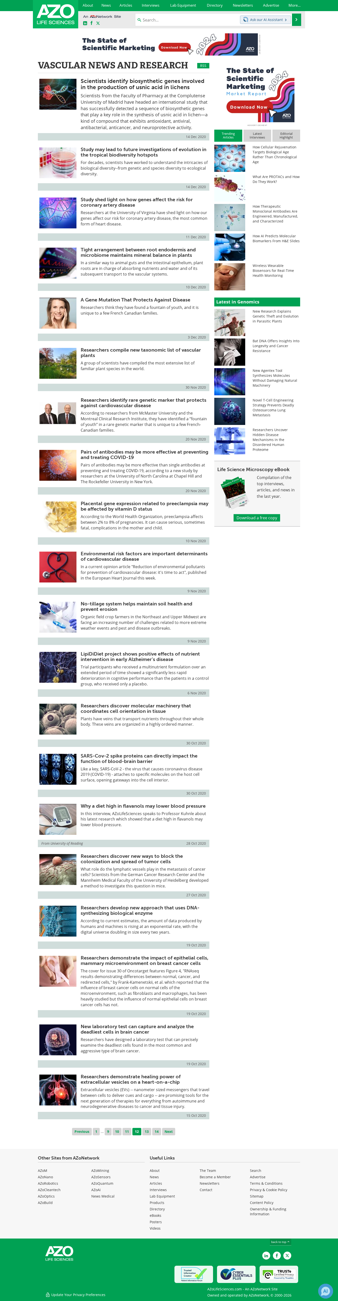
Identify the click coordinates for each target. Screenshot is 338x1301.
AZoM (42, 1170)
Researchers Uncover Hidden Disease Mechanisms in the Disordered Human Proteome (270, 439)
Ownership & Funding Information (268, 1211)
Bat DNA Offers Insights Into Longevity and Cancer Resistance (276, 346)
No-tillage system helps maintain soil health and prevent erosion (136, 606)
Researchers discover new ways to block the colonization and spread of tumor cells (132, 858)
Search (255, 1170)
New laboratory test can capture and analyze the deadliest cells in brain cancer (137, 1029)
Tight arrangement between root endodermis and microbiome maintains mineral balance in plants (138, 252)
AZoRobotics (48, 1183)
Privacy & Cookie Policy (268, 1189)
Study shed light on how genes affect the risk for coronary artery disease (137, 202)
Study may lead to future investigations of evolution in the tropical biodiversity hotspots (143, 152)
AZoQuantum (102, 1183)
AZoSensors (101, 1177)
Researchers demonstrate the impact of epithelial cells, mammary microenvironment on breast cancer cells (144, 960)
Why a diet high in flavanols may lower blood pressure (143, 806)
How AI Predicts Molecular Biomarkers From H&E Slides (276, 238)
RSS (203, 65)
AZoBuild (45, 1202)
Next (169, 1131)
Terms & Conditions (266, 1183)
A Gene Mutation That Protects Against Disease (135, 300)
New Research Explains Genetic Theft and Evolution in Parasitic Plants (276, 316)
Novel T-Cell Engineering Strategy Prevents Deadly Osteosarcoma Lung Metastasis (273, 407)
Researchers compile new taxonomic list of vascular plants (141, 352)
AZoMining (100, 1170)
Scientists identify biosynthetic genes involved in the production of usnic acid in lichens (142, 84)
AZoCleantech (49, 1189)
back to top (279, 1242)
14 (157, 1131)
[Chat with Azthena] (325, 1291)
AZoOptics (46, 1196)
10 (117, 1131)
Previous (81, 1131)
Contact (206, 1189)
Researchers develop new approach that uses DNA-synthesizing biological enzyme (140, 910)
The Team (208, 1170)
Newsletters (209, 1183)
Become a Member (215, 1177)
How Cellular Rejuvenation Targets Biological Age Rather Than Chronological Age (275, 154)
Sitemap (257, 1196)
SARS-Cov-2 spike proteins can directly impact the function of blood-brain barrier (139, 758)
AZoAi (96, 1189)
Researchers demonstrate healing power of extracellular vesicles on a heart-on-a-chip (131, 1079)
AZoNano (45, 1177)
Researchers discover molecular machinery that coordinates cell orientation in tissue (136, 708)
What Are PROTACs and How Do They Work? (276, 179)
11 (127, 1131)
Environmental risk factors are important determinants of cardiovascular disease (144, 556)
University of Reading (66, 843)
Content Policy (261, 1202)
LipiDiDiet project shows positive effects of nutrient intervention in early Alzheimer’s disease (140, 656)
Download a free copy (257, 517)
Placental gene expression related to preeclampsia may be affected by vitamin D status (144, 506)
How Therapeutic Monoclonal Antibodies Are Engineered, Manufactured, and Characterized (275, 213)
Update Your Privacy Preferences (77, 1294)
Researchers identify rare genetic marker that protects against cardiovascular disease (143, 402)
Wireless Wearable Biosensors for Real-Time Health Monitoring (273, 270)
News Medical (103, 1196)
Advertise (258, 1177)
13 (147, 1131)
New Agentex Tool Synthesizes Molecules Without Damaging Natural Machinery (275, 378)
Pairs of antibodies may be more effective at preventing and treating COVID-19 (144, 454)
